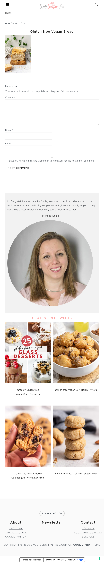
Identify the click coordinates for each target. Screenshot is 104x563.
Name (9, 130)
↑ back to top (52, 513)
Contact (88, 528)
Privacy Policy (16, 532)
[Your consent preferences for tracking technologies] (99, 558)
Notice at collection (31, 559)
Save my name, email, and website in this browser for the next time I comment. (52, 160)
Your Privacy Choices (61, 559)
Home (8, 12)
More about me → (52, 215)
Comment (11, 97)
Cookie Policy (15, 536)
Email (9, 143)
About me (16, 528)
